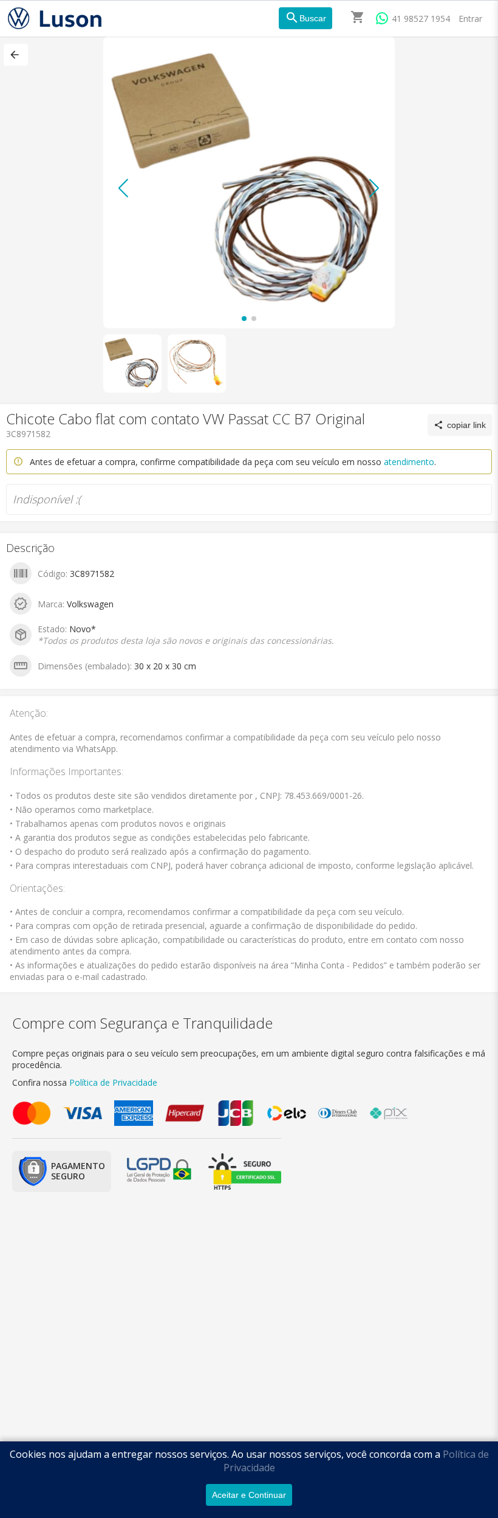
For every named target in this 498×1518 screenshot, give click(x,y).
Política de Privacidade (113, 1082)
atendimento (409, 461)
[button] (16, 55)
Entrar (470, 18)
